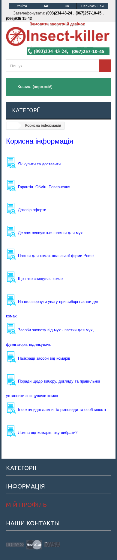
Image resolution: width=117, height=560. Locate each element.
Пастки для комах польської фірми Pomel (56, 255)
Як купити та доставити (39, 164)
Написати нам (92, 6)
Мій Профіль (26, 504)
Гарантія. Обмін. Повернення (44, 187)
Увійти (22, 6)
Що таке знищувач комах (41, 278)
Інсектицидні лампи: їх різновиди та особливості (62, 409)
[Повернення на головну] (12, 125)
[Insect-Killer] (58, 40)
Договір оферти (32, 210)
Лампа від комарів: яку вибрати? (47, 432)
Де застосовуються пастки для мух (50, 233)
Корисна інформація (39, 141)
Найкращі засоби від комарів (44, 358)
